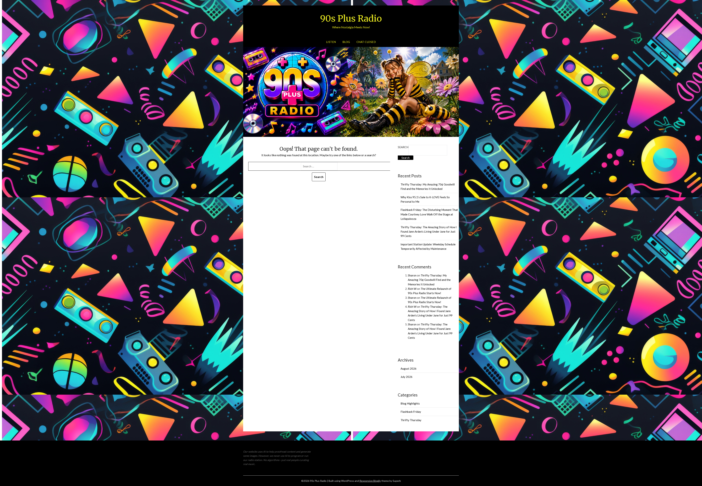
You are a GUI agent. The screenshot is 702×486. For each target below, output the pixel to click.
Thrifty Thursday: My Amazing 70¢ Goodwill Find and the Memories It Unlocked (429, 280)
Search (403, 147)
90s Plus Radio (351, 18)
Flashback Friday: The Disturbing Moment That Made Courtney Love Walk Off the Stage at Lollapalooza (429, 214)
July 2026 (406, 376)
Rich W (412, 288)
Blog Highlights (410, 403)
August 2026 (408, 368)
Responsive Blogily (370, 480)
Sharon (412, 275)
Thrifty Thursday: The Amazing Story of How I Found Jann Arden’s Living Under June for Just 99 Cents (429, 231)
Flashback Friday (411, 411)
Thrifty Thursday (411, 420)
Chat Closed (366, 41)
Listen (331, 41)
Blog (346, 41)
